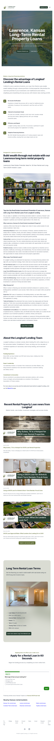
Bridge (10, 721)
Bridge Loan (9, 681)
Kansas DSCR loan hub (33, 695)
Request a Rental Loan (22, 51)
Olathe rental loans (41, 703)
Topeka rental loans (41, 705)
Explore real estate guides (27, 543)
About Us (10, 388)
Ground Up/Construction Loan (14, 684)
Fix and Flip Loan (10, 679)
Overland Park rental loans (10, 705)
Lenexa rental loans (25, 703)
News (29, 721)
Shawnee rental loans (25, 705)
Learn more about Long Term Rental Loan (18, 633)
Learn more (34, 51)
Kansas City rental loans (9, 703)
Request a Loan (43, 7)
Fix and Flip (4, 723)
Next (46, 688)
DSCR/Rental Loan (11, 682)
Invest (35, 721)
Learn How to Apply (27, 325)
